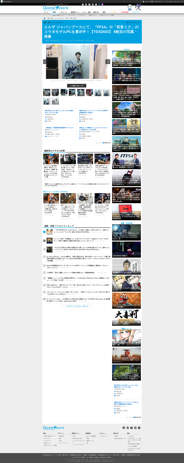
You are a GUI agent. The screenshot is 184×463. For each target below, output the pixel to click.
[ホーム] (44, 18)
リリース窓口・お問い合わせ (62, 455)
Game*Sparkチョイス (120, 438)
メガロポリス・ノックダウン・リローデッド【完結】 (134, 440)
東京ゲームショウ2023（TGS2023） (56, 191)
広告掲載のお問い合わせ (75, 455)
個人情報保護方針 (92, 455)
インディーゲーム (63, 443)
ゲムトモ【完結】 (132, 446)
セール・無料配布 (91, 436)
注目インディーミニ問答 (107, 15)
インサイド (113, 12)
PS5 (74, 436)
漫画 (104, 12)
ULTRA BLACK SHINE (134, 444)
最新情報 (88, 433)
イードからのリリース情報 (78, 457)
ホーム (46, 12)
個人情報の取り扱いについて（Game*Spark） (109, 455)
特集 (54, 12)
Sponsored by (99, 142)
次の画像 (107, 61)
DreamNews (103, 457)
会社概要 (85, 455)
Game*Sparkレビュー (59, 15)
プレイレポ (71, 15)
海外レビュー (93, 15)
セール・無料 (86, 12)
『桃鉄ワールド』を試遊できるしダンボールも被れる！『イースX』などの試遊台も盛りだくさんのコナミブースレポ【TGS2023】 (76, 184)
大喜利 (116, 436)
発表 (88, 438)
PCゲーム (64, 12)
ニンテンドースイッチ (78, 444)
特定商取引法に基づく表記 (133, 455)
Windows (61, 436)
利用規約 (123, 455)
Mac (60, 438)
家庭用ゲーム (75, 12)
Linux (60, 440)
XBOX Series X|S (77, 438)
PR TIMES (96, 457)
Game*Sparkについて (48, 455)
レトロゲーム (103, 436)
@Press (109, 457)
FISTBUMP (125, 12)
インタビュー (82, 15)
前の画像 (45, 61)
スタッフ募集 (89, 457)
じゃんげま (131, 436)
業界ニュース (90, 440)
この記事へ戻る (76, 85)
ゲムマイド (136, 12)
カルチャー (102, 433)
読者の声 (96, 12)
